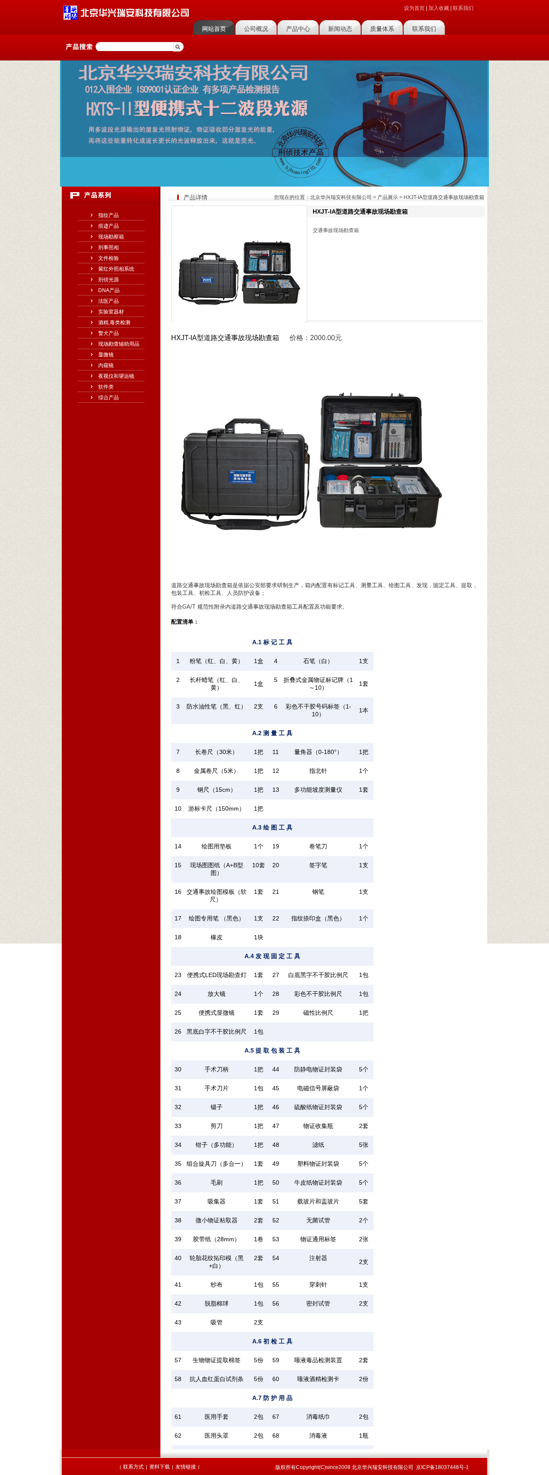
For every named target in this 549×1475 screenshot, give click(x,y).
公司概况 (256, 28)
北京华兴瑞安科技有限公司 (341, 197)
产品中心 (298, 28)
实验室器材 (111, 312)
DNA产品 (109, 290)
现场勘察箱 (111, 237)
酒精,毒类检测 (114, 323)
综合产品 (108, 398)
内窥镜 (106, 365)
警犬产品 (108, 333)
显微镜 (106, 355)
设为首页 (414, 8)
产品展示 (387, 197)
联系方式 (133, 1467)
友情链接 (185, 1467)
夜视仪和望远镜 (116, 376)
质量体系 (382, 28)
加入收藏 (438, 8)
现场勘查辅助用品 (118, 344)
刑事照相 (108, 247)
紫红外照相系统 (116, 269)
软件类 (106, 387)
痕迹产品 (108, 226)
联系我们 (463, 8)
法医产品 (108, 301)
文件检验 (108, 258)
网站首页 (214, 28)
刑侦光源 (108, 280)
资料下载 (159, 1467)
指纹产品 (108, 215)
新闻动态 (340, 28)
